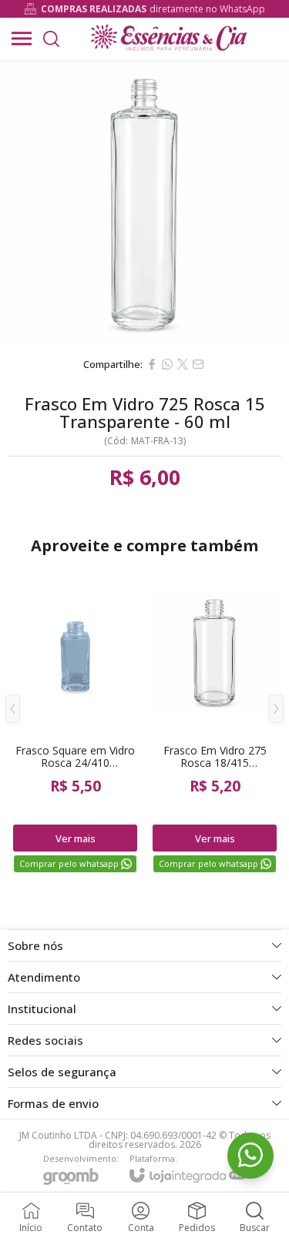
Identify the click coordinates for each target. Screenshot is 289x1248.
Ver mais (75, 838)
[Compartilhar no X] (182, 364)
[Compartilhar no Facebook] (151, 364)
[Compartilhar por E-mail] (198, 364)
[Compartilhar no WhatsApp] (167, 364)
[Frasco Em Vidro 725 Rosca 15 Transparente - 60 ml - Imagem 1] (144, 204)
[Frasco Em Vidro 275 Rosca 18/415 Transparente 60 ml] (214, 720)
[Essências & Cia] (168, 38)
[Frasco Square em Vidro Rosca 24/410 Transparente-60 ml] (75, 720)
